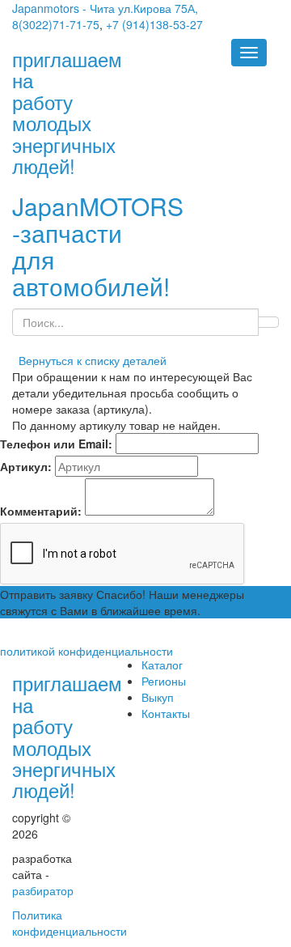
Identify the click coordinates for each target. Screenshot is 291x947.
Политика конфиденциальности (69, 923)
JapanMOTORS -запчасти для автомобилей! (97, 246)
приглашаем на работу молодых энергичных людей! (67, 736)
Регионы (163, 681)
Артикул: (26, 466)
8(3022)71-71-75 (55, 24)
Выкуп (157, 697)
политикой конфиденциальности (86, 651)
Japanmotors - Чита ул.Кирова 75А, (105, 8)
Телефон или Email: (56, 443)
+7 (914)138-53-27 (154, 24)
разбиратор (43, 890)
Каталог (162, 664)
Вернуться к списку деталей (89, 360)
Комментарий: (41, 511)
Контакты (165, 713)
